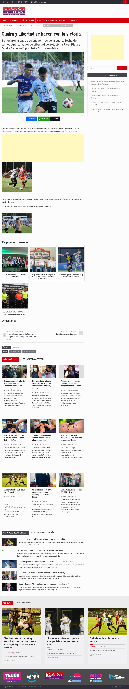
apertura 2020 (15, 352)
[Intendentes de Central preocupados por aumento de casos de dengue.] (71, 426)
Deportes (40, 20)
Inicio (5, 20)
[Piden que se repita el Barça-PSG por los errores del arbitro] (9, 542)
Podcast (62, 20)
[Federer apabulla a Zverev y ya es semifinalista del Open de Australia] (9, 564)
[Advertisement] (43, 148)
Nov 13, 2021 (45, 392)
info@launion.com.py (39, 2)
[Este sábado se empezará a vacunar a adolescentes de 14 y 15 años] (14, 426)
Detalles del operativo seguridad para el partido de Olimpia (40, 550)
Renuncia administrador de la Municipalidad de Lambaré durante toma (14, 383)
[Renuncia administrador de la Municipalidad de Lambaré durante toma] (14, 371)
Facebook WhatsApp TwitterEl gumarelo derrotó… (62, 653)
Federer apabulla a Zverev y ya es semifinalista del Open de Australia (46, 562)
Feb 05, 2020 (74, 390)
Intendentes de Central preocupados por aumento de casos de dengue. (71, 437)
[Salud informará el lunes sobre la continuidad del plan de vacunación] (43, 426)
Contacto (72, 20)
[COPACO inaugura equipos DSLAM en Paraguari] (71, 480)
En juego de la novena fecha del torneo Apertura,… (20, 656)
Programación (8, 25)
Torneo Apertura (29, 352)
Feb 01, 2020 (74, 496)
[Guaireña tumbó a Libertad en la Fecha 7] (14, 480)
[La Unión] (65, 11)
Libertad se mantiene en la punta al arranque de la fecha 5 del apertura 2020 (63, 641)
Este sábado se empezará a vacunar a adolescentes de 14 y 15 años (14, 437)
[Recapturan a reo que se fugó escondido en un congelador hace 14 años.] (71, 371)
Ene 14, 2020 (74, 444)
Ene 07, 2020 (45, 501)
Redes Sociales (21, 25)
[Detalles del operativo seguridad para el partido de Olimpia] (8, 553)
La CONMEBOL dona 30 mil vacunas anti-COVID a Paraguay (42, 573)
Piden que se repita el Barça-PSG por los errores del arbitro (42, 539)
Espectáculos (51, 20)
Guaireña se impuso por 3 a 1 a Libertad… (103, 650)
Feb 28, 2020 (17, 496)
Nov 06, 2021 (17, 444)
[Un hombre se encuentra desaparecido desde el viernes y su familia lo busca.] (43, 480)
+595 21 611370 (22, 2)
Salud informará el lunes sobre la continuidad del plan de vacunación (41, 437)
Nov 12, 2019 (17, 390)
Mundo (31, 20)
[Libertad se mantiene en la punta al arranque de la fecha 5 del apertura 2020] (64, 621)
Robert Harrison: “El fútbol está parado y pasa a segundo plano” (44, 584)
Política (24, 20)
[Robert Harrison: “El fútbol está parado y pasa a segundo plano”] (9, 587)
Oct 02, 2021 (45, 444)
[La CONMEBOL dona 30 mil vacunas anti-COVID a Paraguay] (9, 575)
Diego (7, 390)
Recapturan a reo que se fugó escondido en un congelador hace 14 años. (71, 383)
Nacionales (14, 20)
